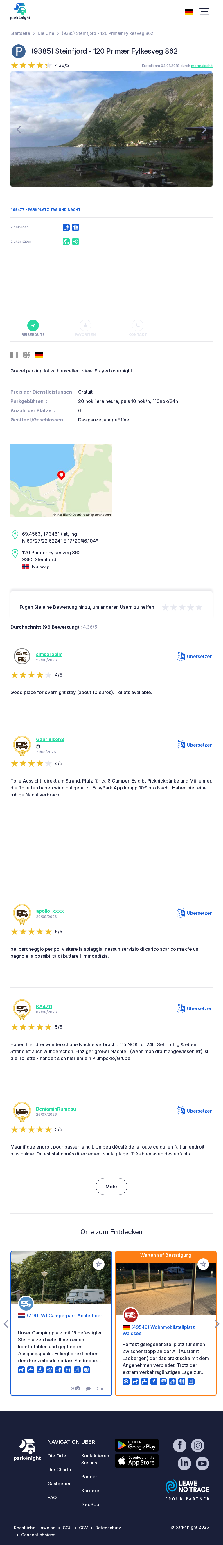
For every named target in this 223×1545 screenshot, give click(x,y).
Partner (89, 1476)
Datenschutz (108, 1527)
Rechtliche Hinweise (34, 1527)
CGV (83, 1527)
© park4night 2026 (189, 1527)
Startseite (20, 33)
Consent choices (38, 1534)
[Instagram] (38, 746)
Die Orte (46, 33)
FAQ (52, 1497)
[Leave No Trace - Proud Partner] (187, 1489)
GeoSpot (91, 1504)
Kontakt (137, 334)
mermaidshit (202, 66)
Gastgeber (59, 1483)
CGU (67, 1527)
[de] (189, 11)
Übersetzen (200, 656)
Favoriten (85, 334)
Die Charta (59, 1469)
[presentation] (18, 129)
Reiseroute (33, 334)
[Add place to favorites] (99, 1264)
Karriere (90, 1490)
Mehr (111, 1186)
